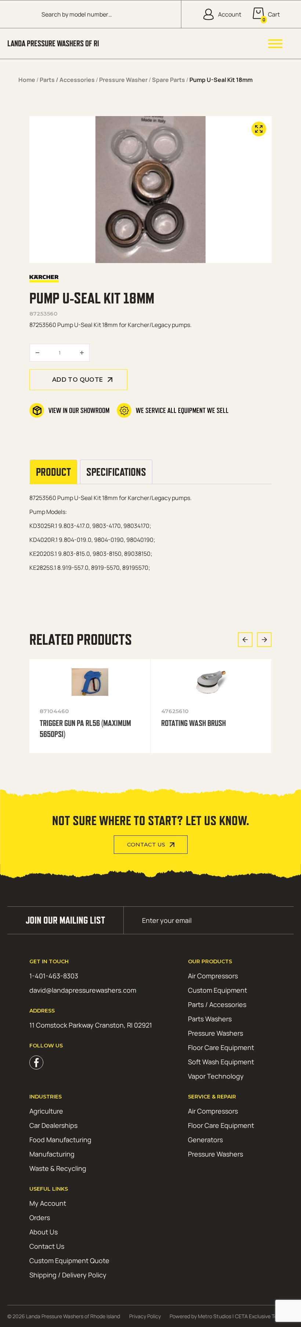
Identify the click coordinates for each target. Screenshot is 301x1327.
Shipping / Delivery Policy (67, 1274)
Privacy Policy (145, 1316)
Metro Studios (214, 1316)
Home (26, 80)
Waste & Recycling (57, 1168)
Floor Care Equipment (221, 1047)
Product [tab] (53, 472)
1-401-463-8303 (53, 975)
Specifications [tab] (116, 472)
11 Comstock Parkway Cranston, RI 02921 (90, 1025)
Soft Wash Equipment (221, 1061)
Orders (39, 1217)
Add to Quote (77, 379)
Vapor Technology (216, 1076)
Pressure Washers (215, 1033)
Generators (205, 1139)
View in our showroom (78, 410)
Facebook (36, 1062)
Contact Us (146, 844)
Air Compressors (213, 975)
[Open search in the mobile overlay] (105, 14)
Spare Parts (168, 80)
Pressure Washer (123, 80)
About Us (43, 1231)
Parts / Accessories (67, 80)
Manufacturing (52, 1154)
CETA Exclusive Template (264, 1316)
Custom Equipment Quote (69, 1260)
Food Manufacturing (60, 1139)
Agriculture (46, 1111)
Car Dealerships (53, 1125)
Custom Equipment (217, 990)
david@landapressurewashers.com (82, 990)
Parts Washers (210, 1018)
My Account (47, 1203)
